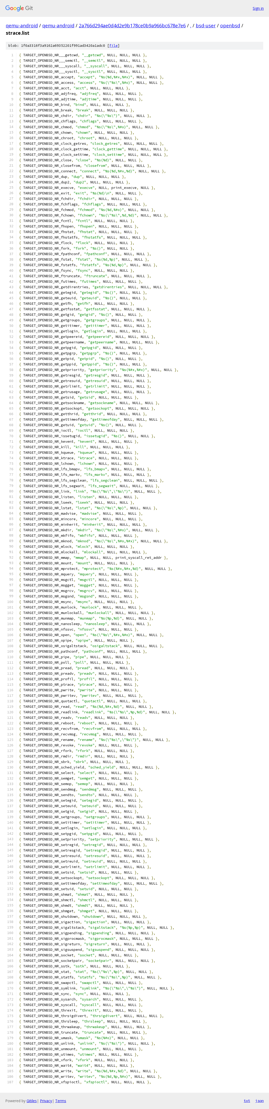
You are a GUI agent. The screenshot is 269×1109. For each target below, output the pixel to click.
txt (247, 1100)
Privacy (46, 1100)
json (259, 1100)
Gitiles (32, 1100)
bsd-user (206, 25)
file (113, 45)
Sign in (258, 8)
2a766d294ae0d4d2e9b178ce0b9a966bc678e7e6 (132, 25)
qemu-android (22, 25)
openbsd (230, 25)
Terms (60, 1100)
